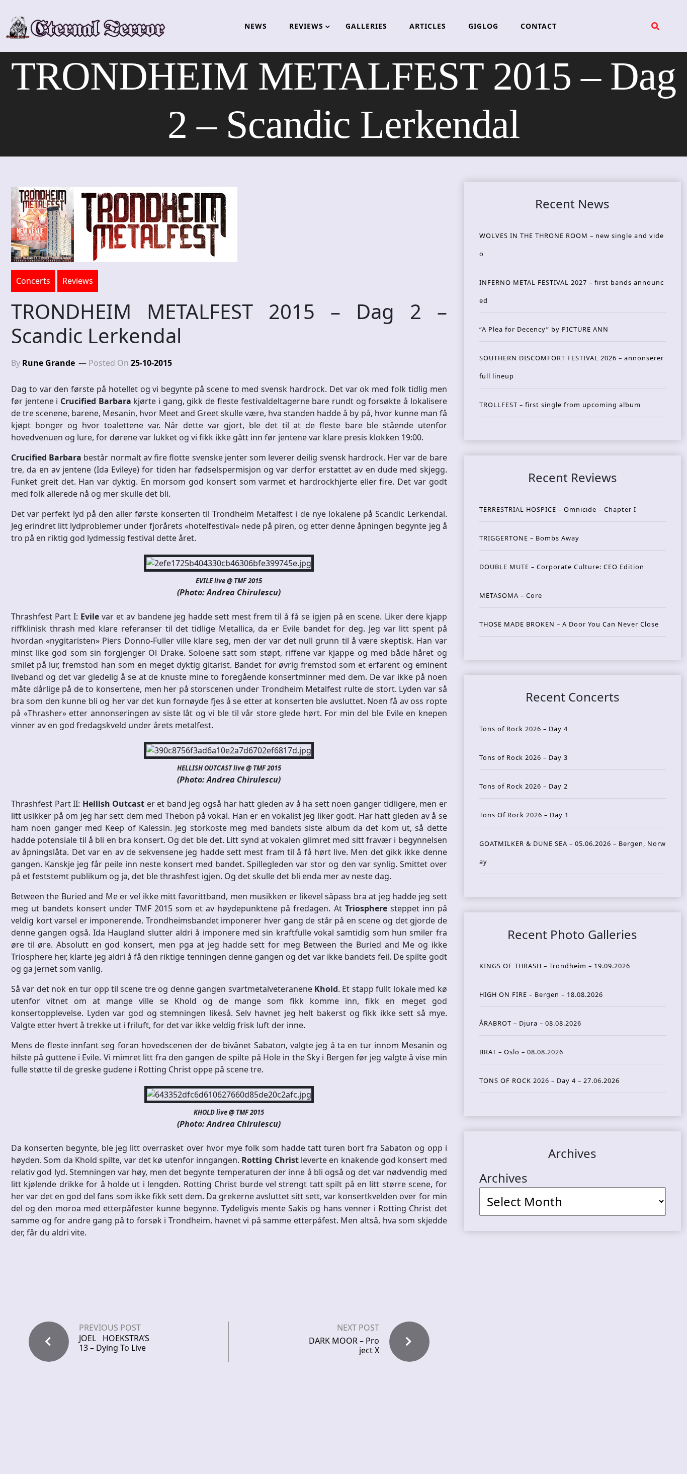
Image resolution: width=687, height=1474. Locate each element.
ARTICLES (427, 26)
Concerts (33, 280)
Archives (503, 1178)
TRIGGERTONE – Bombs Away (529, 537)
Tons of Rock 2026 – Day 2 (523, 786)
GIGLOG (483, 26)
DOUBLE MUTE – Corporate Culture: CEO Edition (561, 566)
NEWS (255, 26)
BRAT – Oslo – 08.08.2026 (521, 1051)
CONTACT (539, 26)
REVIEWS (306, 26)
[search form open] (655, 26)
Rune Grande (48, 362)
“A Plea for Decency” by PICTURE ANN (544, 329)
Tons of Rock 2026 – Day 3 (523, 757)
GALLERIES (366, 26)
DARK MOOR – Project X (344, 1345)
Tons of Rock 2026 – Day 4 (523, 728)
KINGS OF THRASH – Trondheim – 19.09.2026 (554, 965)
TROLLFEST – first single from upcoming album (560, 404)
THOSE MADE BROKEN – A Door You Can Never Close (569, 624)
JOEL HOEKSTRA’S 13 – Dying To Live (114, 1343)
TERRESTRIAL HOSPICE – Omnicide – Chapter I (557, 509)
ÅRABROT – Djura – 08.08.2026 (530, 1023)
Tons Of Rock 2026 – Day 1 (524, 814)
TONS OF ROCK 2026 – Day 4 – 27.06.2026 (549, 1080)
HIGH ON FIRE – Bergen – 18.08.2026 (541, 994)
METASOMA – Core (510, 595)
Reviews (77, 280)
